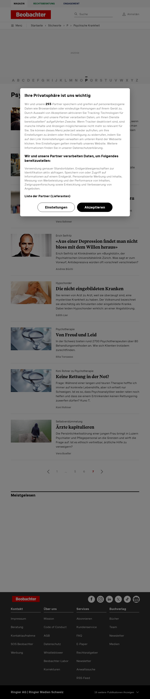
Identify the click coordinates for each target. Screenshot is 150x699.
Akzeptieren (95, 207)
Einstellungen (56, 207)
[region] (75, 152)
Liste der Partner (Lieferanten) (47, 196)
